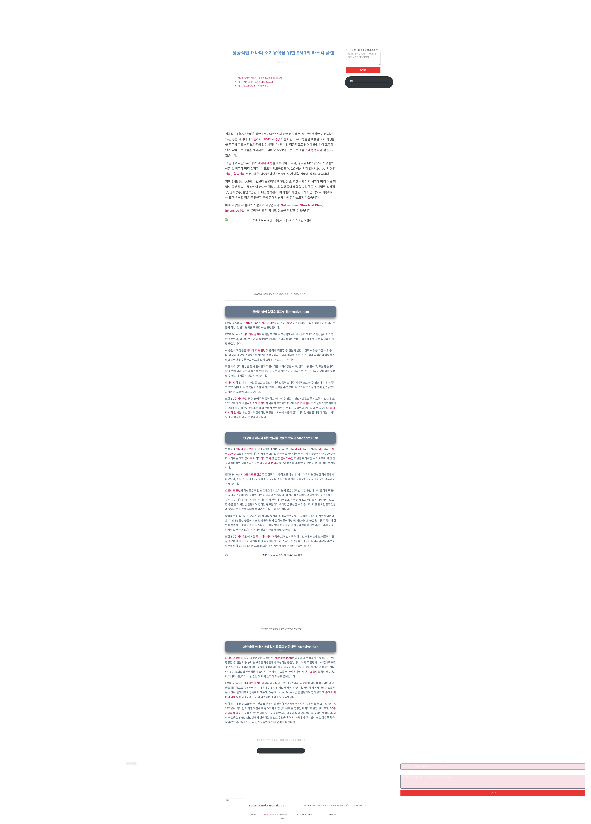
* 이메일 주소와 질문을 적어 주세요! (362, 50)
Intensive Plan (236, 210)
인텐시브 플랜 (310, 671)
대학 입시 (314, 150)
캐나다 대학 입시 (234, 382)
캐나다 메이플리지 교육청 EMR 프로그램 (256, 81)
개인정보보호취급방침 (304, 814)
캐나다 (160, 763)
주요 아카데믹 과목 (260, 458)
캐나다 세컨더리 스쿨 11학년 (241, 658)
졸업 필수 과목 (283, 458)
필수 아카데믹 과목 (266, 536)
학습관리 (239, 173)
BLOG (262, 763)
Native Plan (289, 205)
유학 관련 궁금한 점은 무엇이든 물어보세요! (420, 772)
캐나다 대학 (265, 163)
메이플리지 (255, 139)
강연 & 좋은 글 (266, 775)
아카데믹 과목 (257, 403)
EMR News (265, 779)
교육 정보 (264, 771)
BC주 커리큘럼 (239, 398)
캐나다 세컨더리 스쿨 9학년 (276, 323)
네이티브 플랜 (251, 334)
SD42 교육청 (271, 139)
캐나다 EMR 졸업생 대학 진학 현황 (253, 85)
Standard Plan (311, 205)
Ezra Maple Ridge (268, 814)
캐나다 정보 (265, 767)
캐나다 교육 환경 (256, 350)
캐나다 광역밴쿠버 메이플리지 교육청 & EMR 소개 (260, 78)
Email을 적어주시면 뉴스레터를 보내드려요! (421, 761)
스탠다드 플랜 (251, 474)
